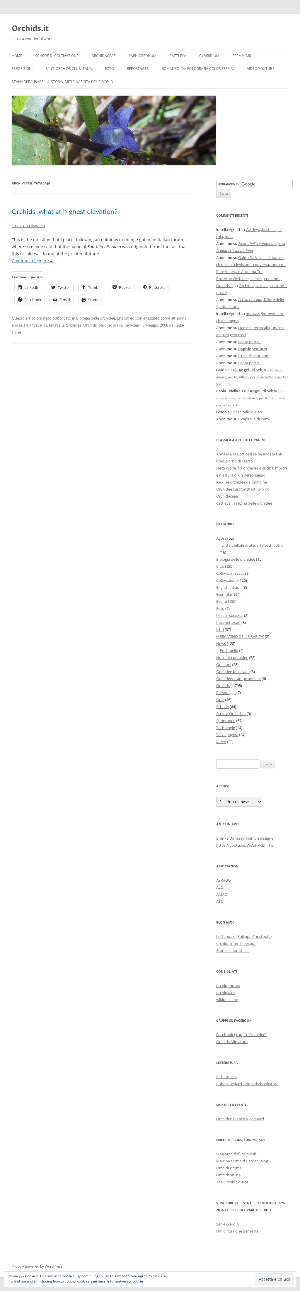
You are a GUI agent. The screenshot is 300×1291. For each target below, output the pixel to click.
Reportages (138, 68)
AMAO (221, 894)
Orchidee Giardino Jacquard (240, 1118)
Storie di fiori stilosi (232, 950)
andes (17, 325)
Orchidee (73, 325)
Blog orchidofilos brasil (236, 1154)
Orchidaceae (103, 55)
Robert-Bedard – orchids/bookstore (247, 1083)
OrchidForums (228, 1168)
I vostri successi (229, 615)
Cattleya (177, 55)
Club (220, 566)
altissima (178, 318)
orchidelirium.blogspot (236, 943)
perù (102, 325)
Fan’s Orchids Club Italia (68, 68)
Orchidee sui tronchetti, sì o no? (243, 489)
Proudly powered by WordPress (37, 1266)
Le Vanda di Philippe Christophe (244, 936)
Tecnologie (225, 727)
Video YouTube (261, 68)
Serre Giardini (228, 1224)
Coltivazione (227, 580)
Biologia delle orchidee (95, 318)
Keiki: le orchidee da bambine (241, 482)
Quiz (220, 699)
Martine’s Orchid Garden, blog (242, 1161)
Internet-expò (228, 622)
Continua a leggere (32, 260)
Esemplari (241, 55)
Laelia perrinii (249, 341)
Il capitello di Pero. (248, 412)
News (221, 643)
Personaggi (226, 692)
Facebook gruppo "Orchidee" (241, 1034)
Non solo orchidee (232, 657)
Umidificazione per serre (237, 1231)
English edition (129, 318)
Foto (109, 68)
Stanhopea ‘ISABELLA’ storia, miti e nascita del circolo (62, 81)
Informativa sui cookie (125, 1281)
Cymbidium (209, 55)
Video (221, 741)
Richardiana (226, 1076)
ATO (220, 901)
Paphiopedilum (142, 55)
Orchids (90, 325)
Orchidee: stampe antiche (238, 678)
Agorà (221, 538)
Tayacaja (131, 325)
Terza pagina (227, 734)
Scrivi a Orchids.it (231, 713)
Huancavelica (35, 325)
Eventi (221, 601)
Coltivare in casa (230, 573)
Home (17, 55)
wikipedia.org (227, 999)
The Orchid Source (232, 1182)
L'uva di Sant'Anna (254, 355)
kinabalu (56, 325)
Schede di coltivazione (57, 55)
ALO (220, 887)
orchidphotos (228, 985)
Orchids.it (30, 28)
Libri (220, 629)
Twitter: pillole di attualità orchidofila (251, 545)
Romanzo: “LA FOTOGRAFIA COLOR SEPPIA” (198, 68)
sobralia (115, 325)
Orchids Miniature (232, 1041)
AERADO (223, 880)
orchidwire (225, 992)
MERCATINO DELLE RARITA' (240, 636)
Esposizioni (22, 68)
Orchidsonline (228, 1175)
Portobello (229, 650)
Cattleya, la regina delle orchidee (244, 503)
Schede (222, 706)
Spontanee (225, 720)
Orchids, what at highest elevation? (64, 211)
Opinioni (223, 664)
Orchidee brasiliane (233, 671)
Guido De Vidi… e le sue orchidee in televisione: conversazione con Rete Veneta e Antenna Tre (251, 264)
